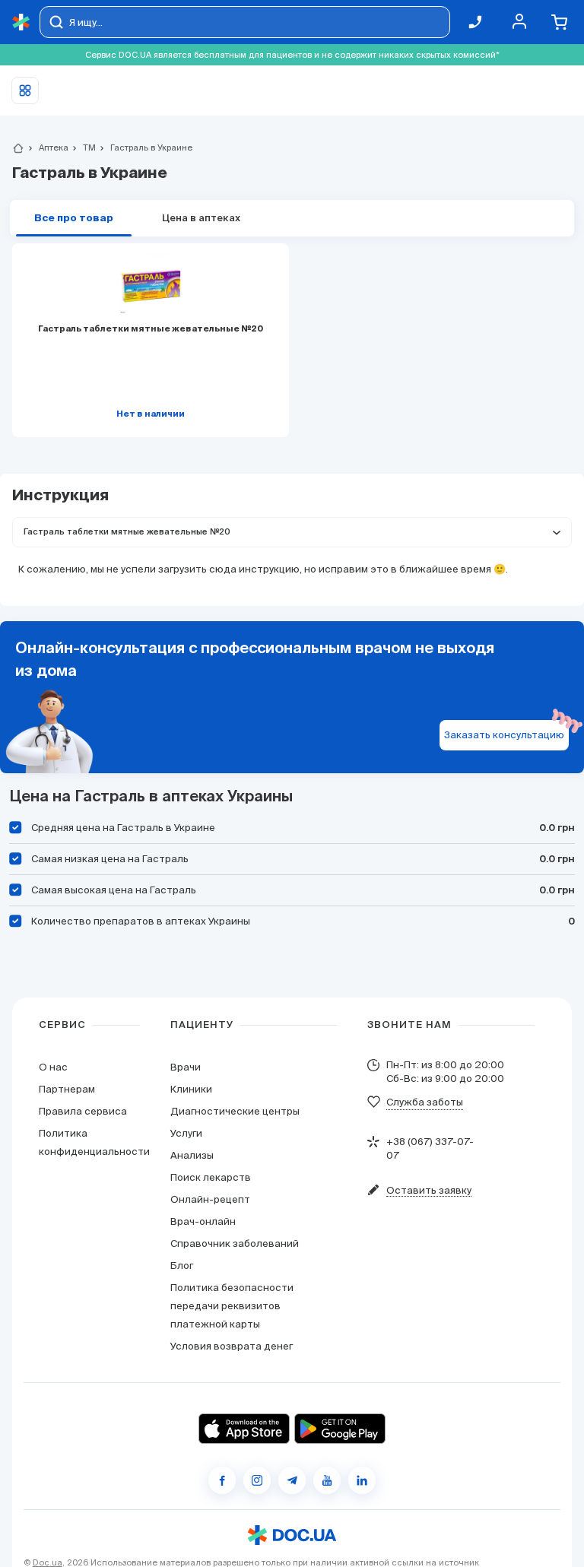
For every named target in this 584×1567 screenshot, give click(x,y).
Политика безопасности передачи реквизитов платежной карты (232, 1306)
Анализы (192, 1155)
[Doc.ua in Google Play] (340, 1428)
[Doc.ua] (21, 22)
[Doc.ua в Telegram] (292, 1480)
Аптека (47, 147)
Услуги (186, 1133)
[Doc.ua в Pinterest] (362, 1480)
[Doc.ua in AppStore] (244, 1428)
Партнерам (67, 1089)
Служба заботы (424, 1102)
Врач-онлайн (203, 1221)
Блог (181, 1265)
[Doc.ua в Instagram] (257, 1480)
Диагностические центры (235, 1111)
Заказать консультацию (504, 735)
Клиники (191, 1089)
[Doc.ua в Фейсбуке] (222, 1480)
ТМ (83, 147)
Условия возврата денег (231, 1346)
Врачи (185, 1067)
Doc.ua (47, 1562)
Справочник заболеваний (234, 1243)
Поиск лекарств (210, 1177)
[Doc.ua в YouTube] (327, 1480)
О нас (53, 1067)
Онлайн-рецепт (210, 1199)
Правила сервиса (83, 1111)
